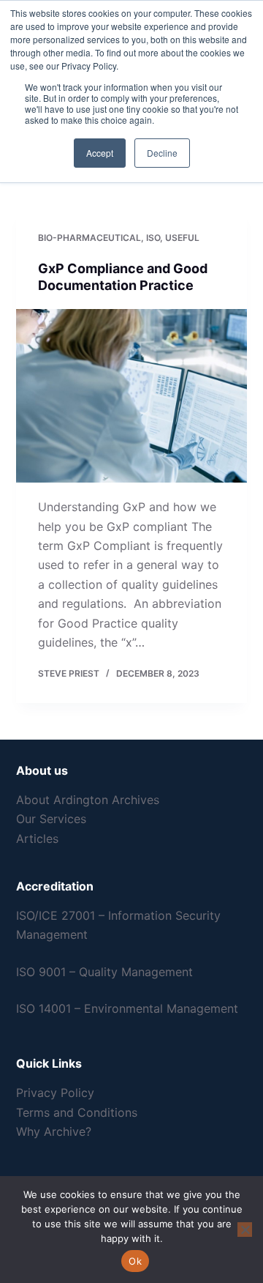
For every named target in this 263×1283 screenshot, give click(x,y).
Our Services (51, 818)
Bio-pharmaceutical (89, 237)
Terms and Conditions (76, 1112)
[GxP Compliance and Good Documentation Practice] (132, 396)
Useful (182, 237)
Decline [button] (162, 152)
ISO (153, 237)
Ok (135, 1261)
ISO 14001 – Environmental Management (127, 1008)
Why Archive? (53, 1131)
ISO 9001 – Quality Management (104, 971)
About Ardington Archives (87, 799)
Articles (37, 838)
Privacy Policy (55, 1092)
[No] (244, 1229)
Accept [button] (99, 152)
